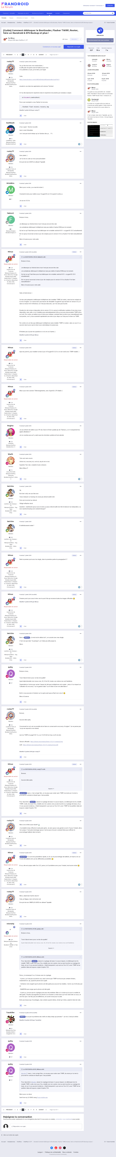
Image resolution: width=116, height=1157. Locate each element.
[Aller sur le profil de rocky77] (11, 68)
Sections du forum (37, 13)
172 (11, 470)
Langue (40, 1152)
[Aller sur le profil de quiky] (11, 674)
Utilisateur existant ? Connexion (93, 5)
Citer (25, 115)
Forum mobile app (42, 1097)
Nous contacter (67, 1152)
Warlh (10, 454)
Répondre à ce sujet (73, 47)
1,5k (11, 441)
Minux (13, 38)
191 (11, 1028)
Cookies (75, 1152)
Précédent (9, 54)
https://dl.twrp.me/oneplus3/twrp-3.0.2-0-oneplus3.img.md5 (40, 745)
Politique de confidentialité (53, 1152)
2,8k (11, 939)
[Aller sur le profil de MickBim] (11, 190)
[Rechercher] (113, 13)
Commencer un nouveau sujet (52, 47)
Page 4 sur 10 (54, 54)
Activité (57, 13)
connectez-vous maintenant (64, 1119)
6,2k (11, 267)
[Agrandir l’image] (39, 824)
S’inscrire (110, 5)
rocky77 (10, 62)
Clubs (32, 18)
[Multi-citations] (20, 115)
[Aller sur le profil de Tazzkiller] (11, 1019)
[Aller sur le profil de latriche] (11, 493)
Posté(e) (25, 61)
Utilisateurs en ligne (22, 18)
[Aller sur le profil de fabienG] (11, 220)
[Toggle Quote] (22, 257)
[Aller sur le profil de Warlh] (11, 461)
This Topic (105, 13)
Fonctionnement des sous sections (98, 40)
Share (66, 39)
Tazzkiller (10, 1013)
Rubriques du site (23, 13)
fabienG (10, 213)
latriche (10, 486)
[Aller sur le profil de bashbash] (11, 129)
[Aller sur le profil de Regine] (11, 432)
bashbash (10, 123)
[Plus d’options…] (80, 62)
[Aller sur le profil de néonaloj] (11, 930)
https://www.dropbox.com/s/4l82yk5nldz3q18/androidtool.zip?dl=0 (39, 79)
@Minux (27, 637)
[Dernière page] (46, 55)
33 (11, 138)
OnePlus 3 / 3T (23, 40)
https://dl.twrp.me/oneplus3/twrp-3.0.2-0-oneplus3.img (46, 741)
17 (11, 199)
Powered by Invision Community (58, 1154)
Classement (66, 13)
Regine (10, 426)
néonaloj (10, 924)
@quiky (33, 802)
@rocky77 (23, 793)
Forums (4, 18)
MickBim (10, 183)
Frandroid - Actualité (9, 13)
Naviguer (49, 13)
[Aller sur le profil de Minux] (5, 39)
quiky (10, 667)
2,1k (11, 77)
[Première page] (3, 55)
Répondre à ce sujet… (19, 1126)
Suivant (41, 54)
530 (11, 502)
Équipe (11, 18)
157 (11, 683)
